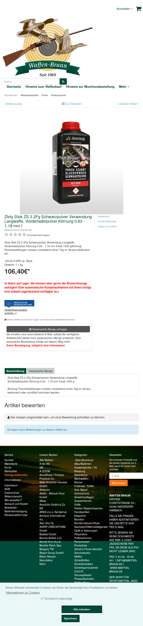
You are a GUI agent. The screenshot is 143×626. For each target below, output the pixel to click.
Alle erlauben (81, 609)
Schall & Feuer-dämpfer (88, 549)
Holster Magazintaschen (88, 508)
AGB (7, 489)
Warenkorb (10, 464)
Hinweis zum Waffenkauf (44, 86)
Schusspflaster (83, 575)
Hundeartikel (81, 512)
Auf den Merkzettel (107, 221)
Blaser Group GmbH (51, 553)
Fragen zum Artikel (107, 226)
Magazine (80, 515)
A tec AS (44, 464)
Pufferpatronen (83, 538)
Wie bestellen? (13, 500)
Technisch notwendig (58, 598)
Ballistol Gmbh (47, 534)
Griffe (77, 504)
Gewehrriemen (83, 501)
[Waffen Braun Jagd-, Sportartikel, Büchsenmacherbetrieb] (47, 46)
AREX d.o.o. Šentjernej (52, 512)
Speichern (70, 618)
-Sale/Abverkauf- (84, 460)
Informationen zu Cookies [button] (23, 592)
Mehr (42, 564)
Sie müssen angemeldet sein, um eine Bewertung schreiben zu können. (58, 417)
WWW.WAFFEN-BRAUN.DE (119, 569)
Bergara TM (46, 549)
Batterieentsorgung (15, 511)
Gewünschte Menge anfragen (49, 329)
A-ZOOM (44, 471)
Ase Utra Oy (46, 523)
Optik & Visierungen (86, 530)
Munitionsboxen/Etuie (87, 523)
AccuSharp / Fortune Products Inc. (51, 476)
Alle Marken (46, 460)
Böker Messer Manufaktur (47, 558)
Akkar (42, 501)
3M (41, 467)
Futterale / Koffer (84, 486)
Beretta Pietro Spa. (50, 545)
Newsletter (10, 507)
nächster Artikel (127, 104)
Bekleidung (80, 475)
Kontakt (8, 460)
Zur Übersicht (73, 104)
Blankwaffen (81, 478)
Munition (79, 519)
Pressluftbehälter (84, 579)
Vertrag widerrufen (16, 475)
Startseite (14, 86)
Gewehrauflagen (84, 497)
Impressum (11, 485)
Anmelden (124, 8)
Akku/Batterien (82, 464)
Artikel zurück (14, 104)
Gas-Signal (80, 489)
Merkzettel (10, 471)
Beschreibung (15, 371)
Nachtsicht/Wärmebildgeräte (91, 527)
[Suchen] (63, 81)
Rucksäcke (80, 545)
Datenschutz (11, 492)
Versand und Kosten (16, 504)
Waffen (78, 556)
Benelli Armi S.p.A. (50, 541)
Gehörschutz (81, 493)
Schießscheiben (83, 564)
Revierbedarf (82, 541)
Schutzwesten (82, 553)
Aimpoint (44, 489)
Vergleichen (104, 216)
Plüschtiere (80, 534)
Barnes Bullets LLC (50, 538)
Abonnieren (118, 483)
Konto (7, 467)
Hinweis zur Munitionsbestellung (90, 86)
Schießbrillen (82, 560)
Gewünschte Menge (41, 371)
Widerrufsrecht (13, 496)
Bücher (78, 482)
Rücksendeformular (16, 515)
